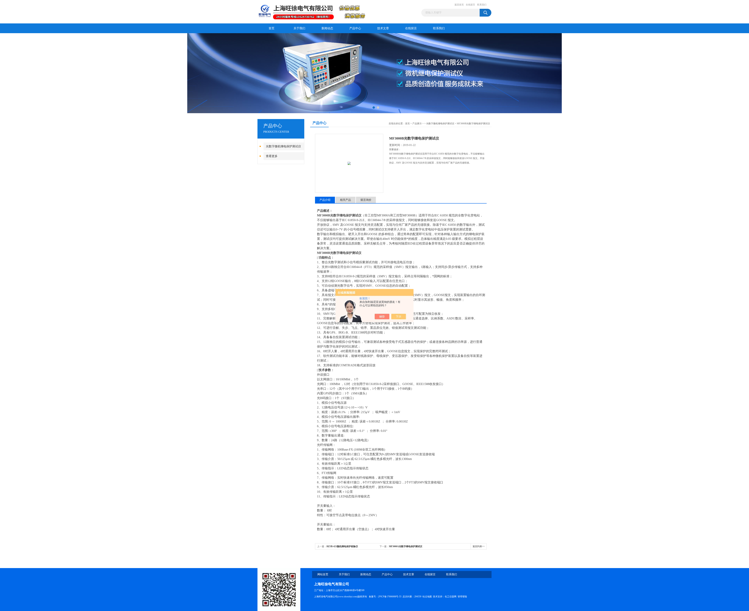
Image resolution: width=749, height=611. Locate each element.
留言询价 (365, 199)
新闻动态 (327, 28)
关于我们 (299, 28)
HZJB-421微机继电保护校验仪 (342, 546)
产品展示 (417, 123)
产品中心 (355, 28)
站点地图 (427, 596)
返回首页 (459, 4)
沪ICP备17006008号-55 (389, 596)
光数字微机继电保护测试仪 (283, 146)
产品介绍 (324, 199)
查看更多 (272, 156)
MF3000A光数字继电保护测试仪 (405, 546)
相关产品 (345, 199)
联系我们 (481, 4)
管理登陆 (462, 596)
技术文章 (383, 28)
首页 (271, 28)
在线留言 (470, 4)
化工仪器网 (450, 596)
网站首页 (322, 574)
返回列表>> (479, 546)
